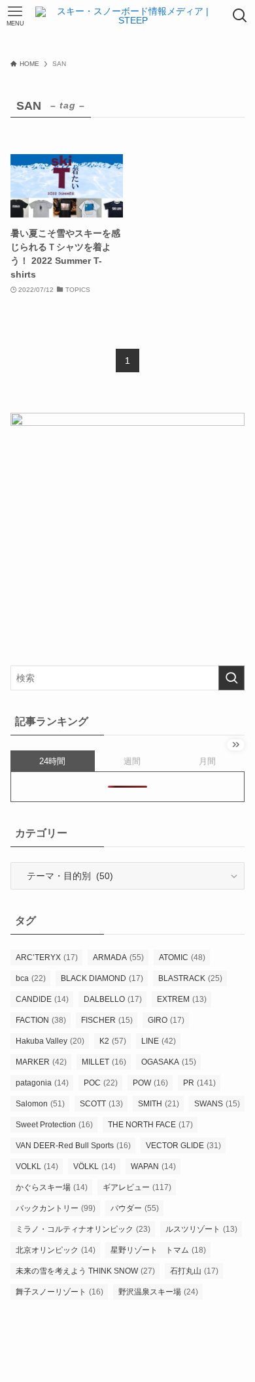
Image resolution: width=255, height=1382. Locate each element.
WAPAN (153, 1166)
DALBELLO (113, 999)
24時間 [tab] (52, 761)
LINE (158, 1041)
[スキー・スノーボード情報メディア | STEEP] (127, 15)
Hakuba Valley (50, 1041)
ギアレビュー (137, 1187)
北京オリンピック (55, 1250)
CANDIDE (42, 999)
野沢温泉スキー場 (158, 1291)
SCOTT (101, 1103)
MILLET (104, 1062)
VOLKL (37, 1166)
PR (199, 1082)
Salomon (40, 1103)
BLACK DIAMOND (102, 978)
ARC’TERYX (47, 957)
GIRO (166, 1020)
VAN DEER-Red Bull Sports (73, 1145)
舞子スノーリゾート (59, 1291)
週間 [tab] (132, 761)
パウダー (134, 1208)
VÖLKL (94, 1166)
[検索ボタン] (240, 15)
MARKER (41, 1062)
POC (101, 1082)
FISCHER (107, 1020)
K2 (112, 1041)
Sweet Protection (54, 1124)
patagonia (42, 1082)
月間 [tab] (207, 761)
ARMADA (118, 957)
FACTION (41, 1020)
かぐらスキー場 (52, 1187)
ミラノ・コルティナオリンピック (83, 1229)
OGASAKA (168, 1062)
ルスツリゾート (201, 1229)
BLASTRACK (190, 978)
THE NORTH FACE (150, 1124)
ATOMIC (182, 957)
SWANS (217, 1103)
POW (150, 1082)
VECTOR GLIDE (183, 1145)
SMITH (158, 1103)
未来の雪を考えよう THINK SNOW (85, 1271)
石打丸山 (194, 1271)
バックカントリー (55, 1208)
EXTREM (182, 999)
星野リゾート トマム (158, 1250)
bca (31, 978)
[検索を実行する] (231, 678)
